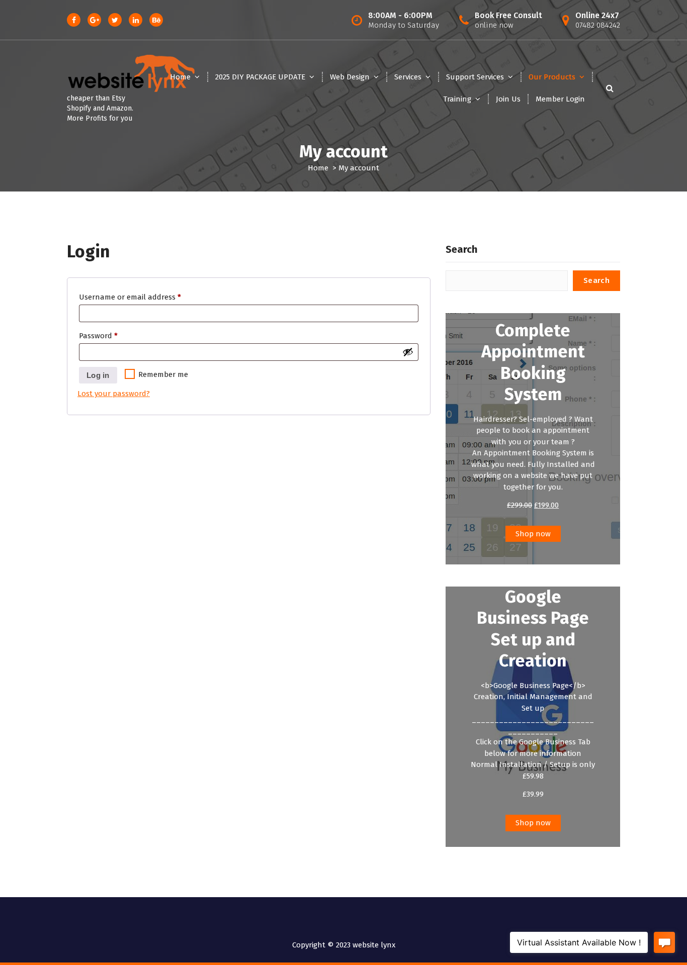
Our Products (552, 76)
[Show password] (407, 351)
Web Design (350, 76)
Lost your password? (113, 393)
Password (113, 335)
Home (180, 76)
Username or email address (145, 297)
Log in (98, 375)
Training (457, 99)
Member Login (560, 99)
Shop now (533, 533)
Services (407, 76)
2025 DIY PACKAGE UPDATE (260, 76)
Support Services (475, 76)
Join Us (508, 99)
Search (461, 249)
